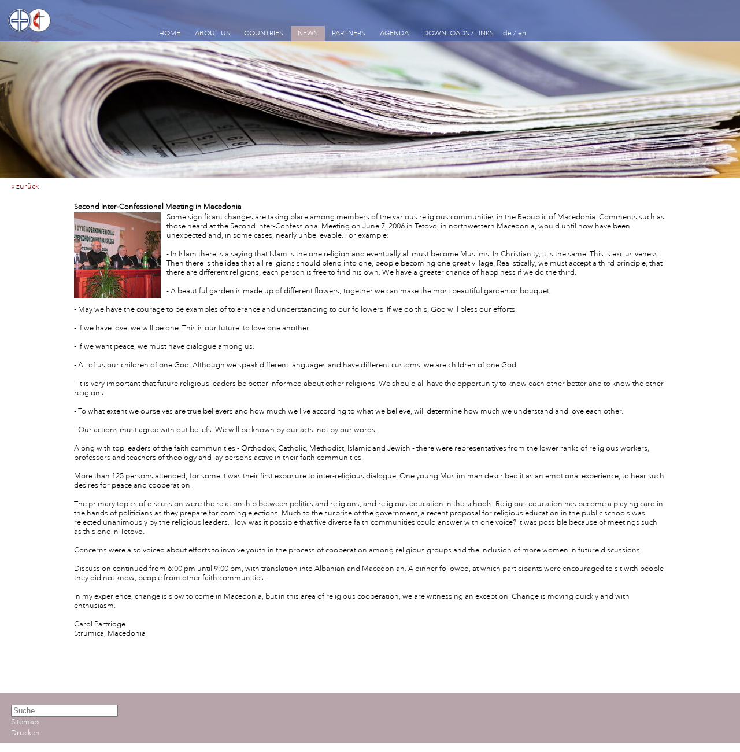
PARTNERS (348, 33)
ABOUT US (212, 33)
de (507, 33)
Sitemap (25, 722)
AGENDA (394, 33)
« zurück (25, 186)
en (522, 33)
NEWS (308, 33)
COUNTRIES (263, 33)
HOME (169, 33)
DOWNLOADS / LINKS (458, 33)
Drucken (25, 733)
